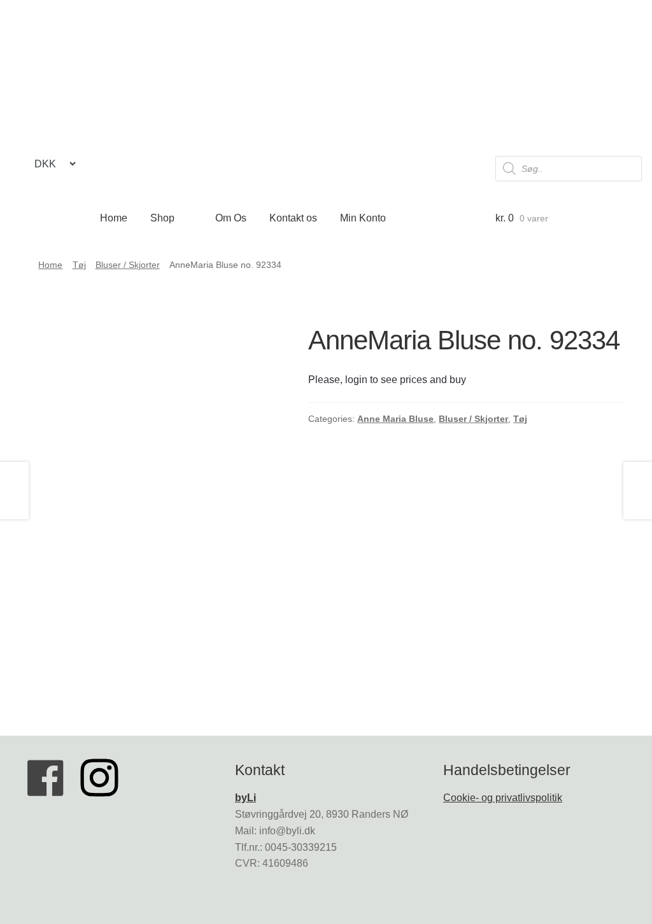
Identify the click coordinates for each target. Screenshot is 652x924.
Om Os (230, 218)
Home (113, 218)
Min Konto (363, 218)
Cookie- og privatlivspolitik (502, 797)
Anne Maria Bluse (395, 419)
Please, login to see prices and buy (387, 379)
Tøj (79, 265)
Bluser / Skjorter (128, 265)
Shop (162, 218)
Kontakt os (293, 218)
